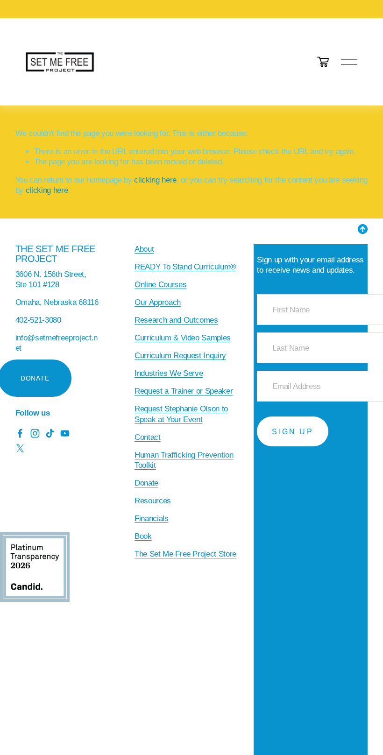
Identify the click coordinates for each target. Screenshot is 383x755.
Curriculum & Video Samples (183, 337)
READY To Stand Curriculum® (185, 266)
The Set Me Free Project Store (185, 554)
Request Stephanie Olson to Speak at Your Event (181, 413)
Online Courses (160, 284)
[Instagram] (35, 433)
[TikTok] (50, 433)
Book (143, 536)
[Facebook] (20, 433)
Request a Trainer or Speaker (184, 391)
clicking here (155, 180)
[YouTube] (65, 433)
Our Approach (158, 302)
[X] (20, 448)
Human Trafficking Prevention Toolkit (184, 460)
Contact (148, 437)
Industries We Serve (169, 373)
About (144, 249)
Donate (146, 483)
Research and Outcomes (176, 320)
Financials (152, 518)
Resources (153, 500)
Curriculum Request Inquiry (180, 355)
